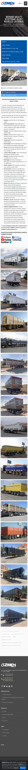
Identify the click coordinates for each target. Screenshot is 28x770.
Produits (10, 24)
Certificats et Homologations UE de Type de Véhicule (12, 698)
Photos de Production (7, 702)
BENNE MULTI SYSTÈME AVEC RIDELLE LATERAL (12, 52)
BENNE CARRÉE (5, 58)
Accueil (5, 24)
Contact (4, 736)
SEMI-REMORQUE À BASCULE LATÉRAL (11, 61)
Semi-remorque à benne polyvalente (10, 631)
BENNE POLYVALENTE (6, 637)
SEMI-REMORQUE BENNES (18, 24)
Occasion (4, 720)
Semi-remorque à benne (17, 634)
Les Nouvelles (5, 732)
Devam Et (22, 768)
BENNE (14, 637)
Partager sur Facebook (10, 92)
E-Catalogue (5, 729)
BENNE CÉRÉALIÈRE (6, 55)
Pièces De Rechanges (7, 714)
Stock (3, 717)
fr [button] (21, 3)
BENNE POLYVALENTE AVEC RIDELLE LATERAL (11, 645)
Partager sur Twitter (11, 95)
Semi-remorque (5, 634)
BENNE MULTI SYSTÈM (6, 639)
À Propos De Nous (6, 694)
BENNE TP (4, 42)
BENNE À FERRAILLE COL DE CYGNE (10, 48)
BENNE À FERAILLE (6, 45)
